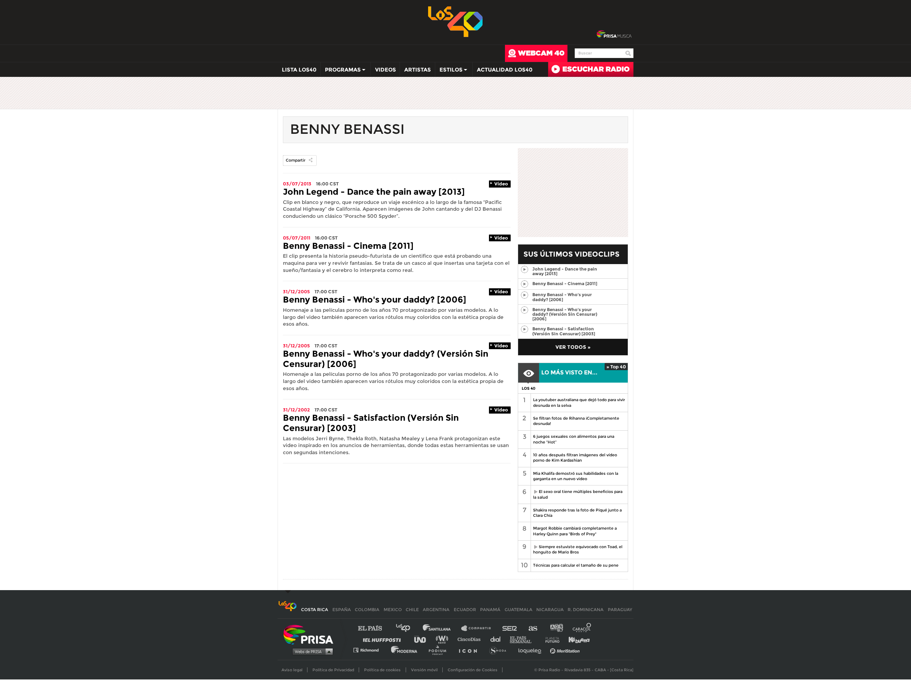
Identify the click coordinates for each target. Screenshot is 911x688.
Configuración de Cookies (472, 669)
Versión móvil (424, 669)
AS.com (532, 628)
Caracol (582, 628)
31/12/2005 (296, 291)
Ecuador (465, 609)
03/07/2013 (297, 184)
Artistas (417, 69)
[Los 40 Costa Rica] (287, 609)
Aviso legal (291, 669)
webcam (536, 53)
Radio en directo (590, 69)
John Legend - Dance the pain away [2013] (374, 192)
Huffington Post (384, 639)
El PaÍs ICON (470, 649)
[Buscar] (628, 53)
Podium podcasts (440, 649)
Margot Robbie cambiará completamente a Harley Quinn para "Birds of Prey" (575, 531)
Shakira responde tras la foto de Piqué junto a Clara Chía (577, 513)
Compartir (295, 160)
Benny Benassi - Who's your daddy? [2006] (374, 299)
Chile (412, 609)
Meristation (566, 649)
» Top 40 (616, 366)
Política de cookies (382, 669)
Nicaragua (550, 609)
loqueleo (532, 649)
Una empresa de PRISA (311, 634)
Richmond (370, 649)
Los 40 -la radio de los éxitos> (455, 21)
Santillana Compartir (479, 628)
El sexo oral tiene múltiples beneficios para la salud (576, 494)
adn (556, 628)
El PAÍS (374, 628)
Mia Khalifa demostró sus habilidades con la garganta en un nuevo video (575, 476)
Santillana (441, 628)
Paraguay (620, 609)
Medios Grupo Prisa (310, 651)
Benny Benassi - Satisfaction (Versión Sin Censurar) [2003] (371, 423)
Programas (341, 71)
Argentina (436, 609)
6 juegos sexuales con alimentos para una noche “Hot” (573, 439)
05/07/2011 (296, 238)
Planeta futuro (550, 639)
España (341, 609)
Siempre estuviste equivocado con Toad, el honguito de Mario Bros (576, 549)
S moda (500, 649)
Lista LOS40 (299, 69)
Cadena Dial (498, 639)
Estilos (449, 71)
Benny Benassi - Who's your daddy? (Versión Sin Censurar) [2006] (385, 358)
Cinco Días (471, 639)
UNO (423, 639)
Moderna (404, 649)
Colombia (367, 609)
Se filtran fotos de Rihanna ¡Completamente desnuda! (576, 421)
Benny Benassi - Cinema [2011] (348, 246)
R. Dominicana (586, 609)
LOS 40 (529, 388)
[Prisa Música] (614, 34)
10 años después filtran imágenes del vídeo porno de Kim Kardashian (575, 457)
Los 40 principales (408, 628)
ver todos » (572, 347)
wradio (444, 639)
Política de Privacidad (333, 669)
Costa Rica (314, 609)
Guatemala (518, 609)
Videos (385, 69)
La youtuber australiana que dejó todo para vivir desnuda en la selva (579, 402)
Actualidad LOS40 (504, 69)
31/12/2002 (296, 410)
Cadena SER (510, 628)
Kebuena (575, 639)
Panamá (490, 609)
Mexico (393, 609)
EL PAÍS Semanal (524, 639)
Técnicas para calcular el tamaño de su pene (575, 565)
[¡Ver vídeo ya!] (524, 269)
